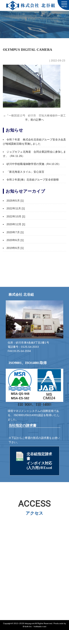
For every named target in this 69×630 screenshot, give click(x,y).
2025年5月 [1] (15, 200)
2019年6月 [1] (15, 247)
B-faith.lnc (27, 626)
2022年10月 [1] (16, 216)
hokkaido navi (40, 626)
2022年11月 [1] (16, 208)
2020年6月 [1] (15, 240)
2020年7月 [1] (15, 232)
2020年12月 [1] (16, 224)
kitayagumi (29, 623)
